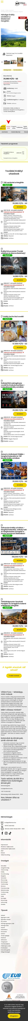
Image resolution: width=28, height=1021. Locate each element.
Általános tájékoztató (7, 847)
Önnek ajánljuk (5, 935)
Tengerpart (4, 942)
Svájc (2, 896)
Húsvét (3, 927)
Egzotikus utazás (5, 919)
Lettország (4, 902)
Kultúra (3, 933)
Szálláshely (20, 127)
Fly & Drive (4, 921)
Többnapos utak (5, 946)
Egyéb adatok (25, 127)
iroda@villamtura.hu (10, 822)
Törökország (4, 892)
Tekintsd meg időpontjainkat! (13, 212)
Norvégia (3, 898)
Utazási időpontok (3, 127)
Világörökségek (5, 952)
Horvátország (5, 874)
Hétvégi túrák (7, 70)
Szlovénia (3, 878)
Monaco (3, 886)
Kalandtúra (4, 929)
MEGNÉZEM (20, 207)
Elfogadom (14, 1016)
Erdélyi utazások (9, 10)
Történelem (4, 948)
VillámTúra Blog (5, 855)
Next (25, 62)
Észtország (4, 900)
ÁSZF (2, 851)
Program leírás (13, 127)
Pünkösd (3, 938)
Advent (3, 915)
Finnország (4, 880)
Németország (5, 890)
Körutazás (4, 931)
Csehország (4, 884)
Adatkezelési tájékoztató (8, 849)
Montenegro (4, 882)
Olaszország (4, 870)
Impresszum (4, 845)
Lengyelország (5, 868)
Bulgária (3, 876)
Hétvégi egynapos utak (7, 923)
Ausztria (3, 894)
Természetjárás (18, 70)
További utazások (14, 675)
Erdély (2, 872)
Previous (2, 62)
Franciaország (5, 888)
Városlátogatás (5, 950)
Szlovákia (3, 866)
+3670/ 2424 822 (9, 825)
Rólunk (3, 853)
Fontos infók (8, 127)
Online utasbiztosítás (8, 980)
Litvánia (3, 904)
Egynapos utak (5, 917)
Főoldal (2, 10)
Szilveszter (4, 940)
